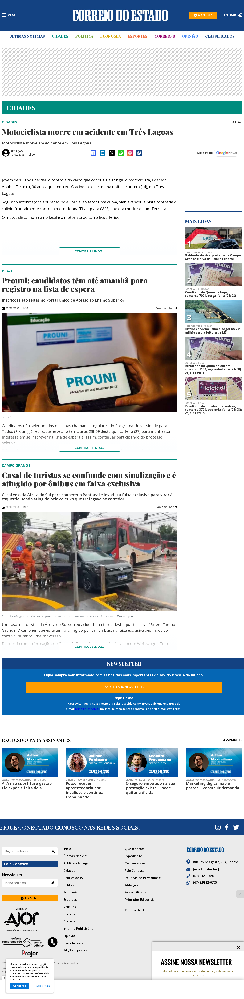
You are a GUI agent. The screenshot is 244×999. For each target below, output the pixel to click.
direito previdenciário (86, 780)
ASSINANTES (232, 740)
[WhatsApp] (121, 153)
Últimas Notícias (27, 36)
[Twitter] (236, 827)
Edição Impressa (75, 950)
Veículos (69, 907)
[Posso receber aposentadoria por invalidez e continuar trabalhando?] (92, 762)
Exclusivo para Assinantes (24, 780)
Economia (110, 36)
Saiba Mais (43, 985)
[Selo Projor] (30, 947)
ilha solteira (198, 326)
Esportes (137, 36)
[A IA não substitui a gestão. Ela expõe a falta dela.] (30, 762)
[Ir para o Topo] (240, 894)
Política (84, 36)
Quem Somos (135, 849)
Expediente (133, 856)
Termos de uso (136, 863)
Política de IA (73, 878)
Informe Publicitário (78, 928)
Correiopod (72, 921)
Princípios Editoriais (139, 899)
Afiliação (131, 885)
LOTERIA (197, 289)
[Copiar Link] (139, 153)
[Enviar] (52, 883)
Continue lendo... (89, 251)
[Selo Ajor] (30, 919)
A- (239, 122)
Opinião (190, 36)
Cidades (60, 36)
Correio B (164, 36)
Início (67, 849)
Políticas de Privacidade (143, 878)
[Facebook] (93, 153)
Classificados (220, 36)
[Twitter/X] (112, 153)
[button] (166, 308)
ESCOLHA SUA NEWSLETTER (124, 687)
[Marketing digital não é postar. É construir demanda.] (214, 762)
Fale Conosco (134, 870)
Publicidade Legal (76, 863)
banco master (198, 252)
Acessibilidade (135, 892)
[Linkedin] (102, 153)
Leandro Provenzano (145, 780)
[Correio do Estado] (214, 849)
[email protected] (87, 709)
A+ (234, 122)
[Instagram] (130, 153)
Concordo (19, 986)
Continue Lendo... (89, 448)
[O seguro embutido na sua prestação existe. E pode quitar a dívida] (152, 762)
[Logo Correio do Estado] (120, 15)
